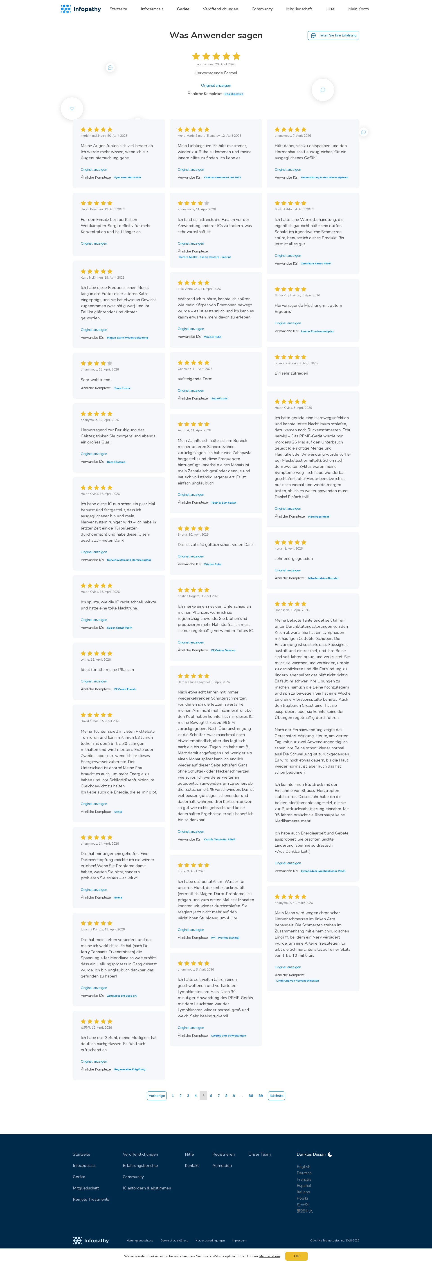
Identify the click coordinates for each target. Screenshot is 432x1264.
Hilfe (189, 1154)
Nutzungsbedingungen (210, 1240)
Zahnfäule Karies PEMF (316, 263)
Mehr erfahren (269, 1256)
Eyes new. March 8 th (127, 177)
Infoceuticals (84, 1165)
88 (251, 1095)
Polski (302, 1198)
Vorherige (157, 1095)
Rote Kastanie (116, 462)
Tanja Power (122, 388)
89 (261, 1095)
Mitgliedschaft (86, 1188)
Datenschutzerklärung (174, 1240)
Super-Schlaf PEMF (119, 628)
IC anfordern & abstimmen (147, 1188)
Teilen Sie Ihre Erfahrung (337, 35)
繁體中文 (305, 1211)
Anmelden (222, 1165)
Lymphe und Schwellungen (228, 1035)
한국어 (303, 1204)
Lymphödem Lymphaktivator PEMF (323, 871)
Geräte (79, 1177)
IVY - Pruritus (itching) (225, 937)
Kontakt (192, 1165)
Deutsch (304, 1173)
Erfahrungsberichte (140, 1165)
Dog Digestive (234, 94)
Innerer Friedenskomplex (317, 331)
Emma (118, 897)
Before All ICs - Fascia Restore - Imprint (205, 257)
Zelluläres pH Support (121, 996)
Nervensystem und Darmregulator (129, 560)
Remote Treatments (91, 1199)
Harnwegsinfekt (318, 516)
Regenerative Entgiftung (129, 1069)
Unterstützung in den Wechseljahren (324, 177)
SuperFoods (219, 398)
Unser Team (259, 1154)
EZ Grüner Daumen (223, 650)
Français (304, 1179)
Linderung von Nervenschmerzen (297, 980)
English (303, 1166)
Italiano (303, 1192)
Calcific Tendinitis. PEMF (219, 839)
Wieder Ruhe (212, 337)
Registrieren (223, 1154)
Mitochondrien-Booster (323, 578)
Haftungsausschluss (140, 1240)
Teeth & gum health (223, 503)
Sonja (118, 812)
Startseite (81, 1154)
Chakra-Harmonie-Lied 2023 (222, 177)
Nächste (276, 1095)
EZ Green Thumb (125, 689)
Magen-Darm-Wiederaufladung (127, 337)
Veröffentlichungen (140, 1154)
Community (133, 1177)
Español (304, 1185)
